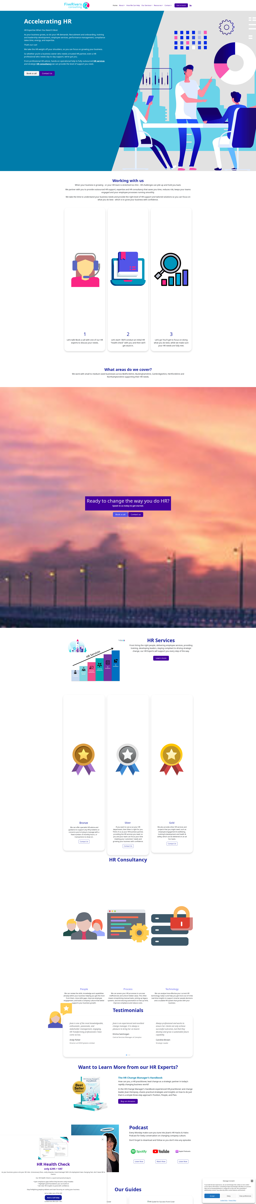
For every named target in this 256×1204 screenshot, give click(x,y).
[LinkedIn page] (191, 5)
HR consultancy (44, 64)
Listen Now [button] (139, 1161)
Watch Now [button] (161, 1161)
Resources (158, 5)
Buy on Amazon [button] (128, 1101)
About (121, 5)
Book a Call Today (53, 1198)
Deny (228, 1196)
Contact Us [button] (47, 73)
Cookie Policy (224, 1200)
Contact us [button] (136, 514)
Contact (167, 5)
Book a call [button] (32, 73)
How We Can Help (133, 5)
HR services (99, 61)
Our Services (146, 5)
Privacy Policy (232, 1200)
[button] (252, 1181)
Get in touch (181, 5)
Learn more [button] (161, 658)
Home (115, 5)
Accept (212, 1196)
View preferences (245, 1196)
